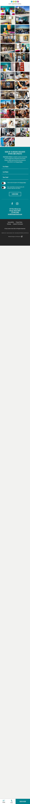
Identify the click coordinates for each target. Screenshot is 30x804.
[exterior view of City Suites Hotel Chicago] (22, 10)
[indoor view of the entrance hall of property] (22, 57)
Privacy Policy (19, 162)
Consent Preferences (18, 224)
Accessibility (11, 222)
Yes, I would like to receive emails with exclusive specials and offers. (15, 187)
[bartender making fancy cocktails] (22, 85)
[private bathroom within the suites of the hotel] (8, 76)
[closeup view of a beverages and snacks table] (22, 132)
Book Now (23, 801)
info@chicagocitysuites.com (15, 214)
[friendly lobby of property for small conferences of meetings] (8, 38)
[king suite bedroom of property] (22, 19)
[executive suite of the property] (22, 123)
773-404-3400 (15, 212)
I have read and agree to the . (16, 182)
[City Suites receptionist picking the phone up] (8, 48)
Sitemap (9, 224)
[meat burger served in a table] (22, 76)
